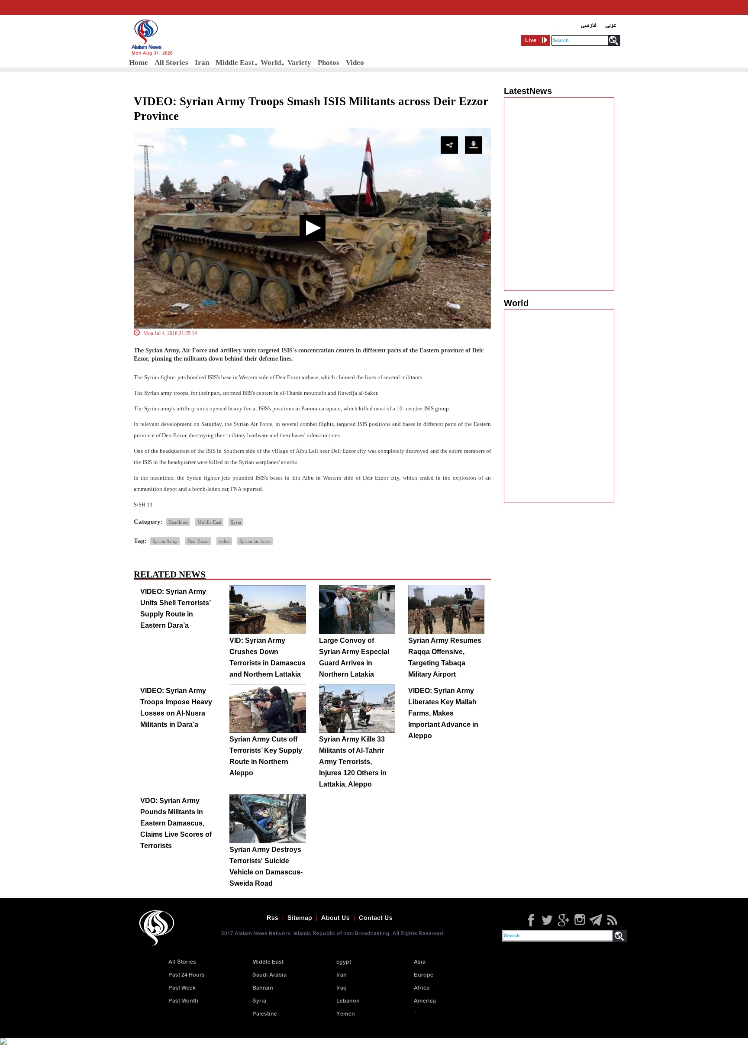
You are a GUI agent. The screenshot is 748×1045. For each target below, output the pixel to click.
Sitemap (299, 918)
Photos (328, 62)
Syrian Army (165, 541)
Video (355, 62)
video (224, 541)
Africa (421, 988)
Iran (202, 62)
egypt (343, 962)
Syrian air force (255, 541)
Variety (299, 62)
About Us (335, 918)
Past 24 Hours (186, 975)
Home (138, 62)
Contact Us (376, 918)
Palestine (264, 1014)
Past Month (183, 1001)
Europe (423, 975)
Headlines (178, 522)
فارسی (588, 25)
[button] (313, 228)
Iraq (341, 988)
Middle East (235, 62)
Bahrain (262, 988)
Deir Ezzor (198, 541)
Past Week (182, 988)
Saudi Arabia (269, 975)
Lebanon (348, 1001)
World (271, 62)
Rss (272, 918)
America (425, 1001)
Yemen (345, 1014)
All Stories (171, 62)
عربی (610, 25)
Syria (236, 522)
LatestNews (528, 91)
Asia (420, 962)
